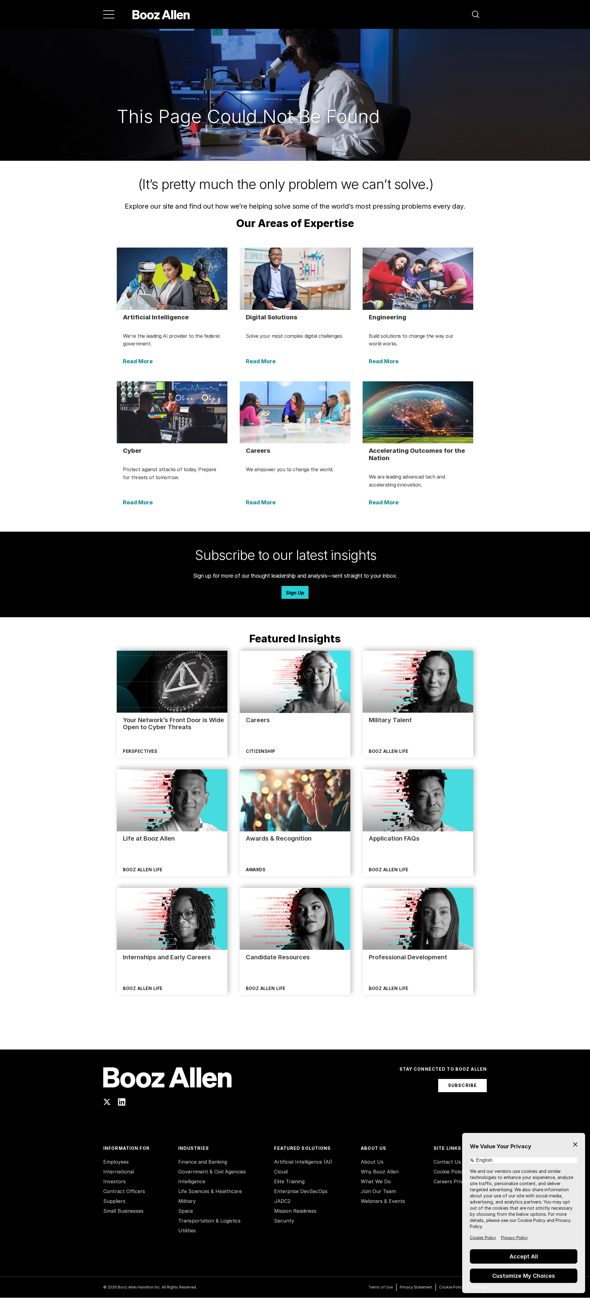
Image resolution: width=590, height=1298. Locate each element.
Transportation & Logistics (209, 1221)
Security (284, 1221)
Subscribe (462, 1085)
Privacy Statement (416, 1287)
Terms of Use (380, 1287)
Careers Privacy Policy (460, 1181)
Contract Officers (124, 1191)
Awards (256, 869)
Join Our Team (378, 1191)
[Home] (161, 14)
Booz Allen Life (388, 751)
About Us (372, 1162)
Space (185, 1211)
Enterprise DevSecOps (301, 1191)
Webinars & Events (383, 1201)
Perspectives (140, 751)
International (118, 1172)
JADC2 (282, 1201)
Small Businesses (123, 1211)
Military (187, 1201)
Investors (114, 1181)
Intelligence (191, 1181)
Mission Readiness (295, 1211)
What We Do (376, 1181)
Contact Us (447, 1162)
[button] (475, 14)
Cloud (281, 1172)
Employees (116, 1162)
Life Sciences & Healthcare (210, 1191)
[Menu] (108, 14)
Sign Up (295, 593)
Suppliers (114, 1201)
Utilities (187, 1230)
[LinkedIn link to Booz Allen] (121, 1102)
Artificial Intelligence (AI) (303, 1162)
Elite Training (289, 1181)
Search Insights (295, 1034)
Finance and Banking (202, 1162)
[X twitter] (107, 1102)
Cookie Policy (449, 1172)
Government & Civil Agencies (212, 1172)
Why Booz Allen (380, 1172)
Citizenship (260, 751)
